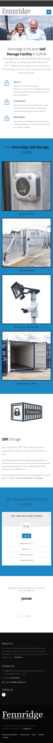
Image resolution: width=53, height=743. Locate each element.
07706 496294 (14, 678)
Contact (5, 737)
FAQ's (34, 735)
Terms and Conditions (10, 735)
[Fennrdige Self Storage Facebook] (4, 695)
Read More (18, 657)
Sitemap (41, 735)
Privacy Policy (24, 735)
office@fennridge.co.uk (18, 682)
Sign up (27, 536)
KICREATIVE (27, 729)
